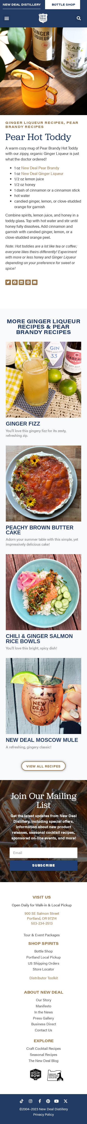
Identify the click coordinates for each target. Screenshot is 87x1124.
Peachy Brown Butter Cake (39, 529)
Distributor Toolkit (43, 977)
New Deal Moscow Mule (42, 740)
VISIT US (42, 897)
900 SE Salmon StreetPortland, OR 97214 (42, 916)
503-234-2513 (42, 923)
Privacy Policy (43, 1114)
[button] (6, 18)
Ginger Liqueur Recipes (34, 122)
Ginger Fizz (23, 424)
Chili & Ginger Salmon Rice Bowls (39, 638)
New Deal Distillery (53, 1108)
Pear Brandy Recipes (42, 124)
